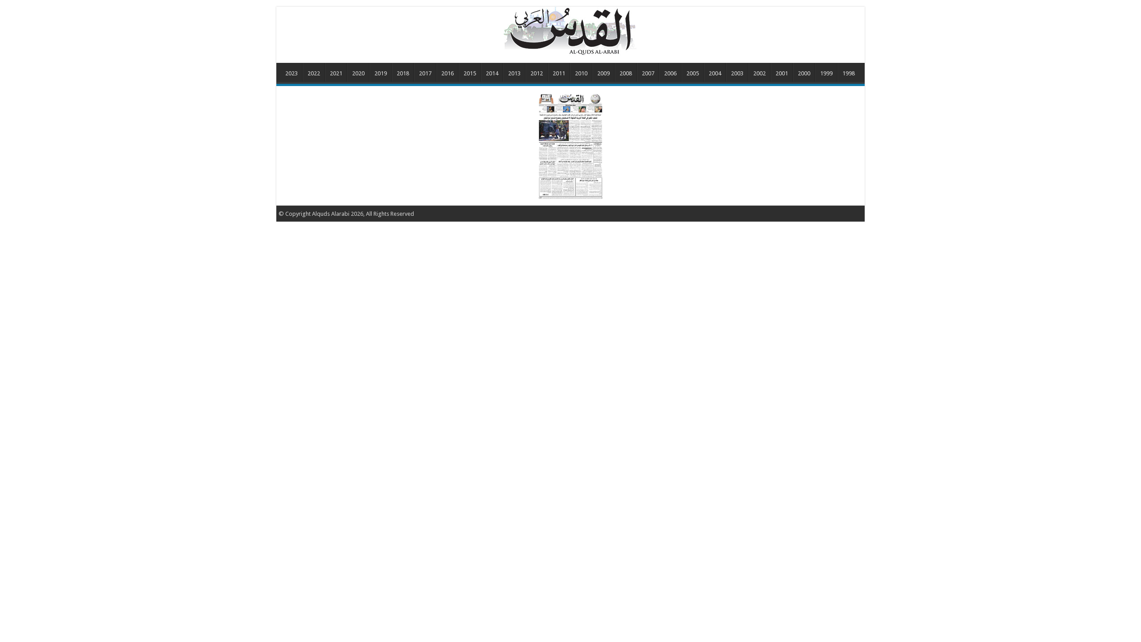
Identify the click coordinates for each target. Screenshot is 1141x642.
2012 (536, 73)
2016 (447, 73)
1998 (848, 73)
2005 (692, 73)
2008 (626, 73)
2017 (425, 73)
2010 (581, 73)
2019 (380, 73)
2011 (559, 73)
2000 (804, 73)
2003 (737, 73)
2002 (759, 73)
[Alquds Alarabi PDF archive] (570, 30)
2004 (715, 73)
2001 (782, 73)
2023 (291, 73)
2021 (336, 73)
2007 (648, 73)
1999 (826, 73)
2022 (314, 73)
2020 (358, 73)
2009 (603, 73)
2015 (470, 73)
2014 (492, 73)
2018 (403, 73)
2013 (514, 73)
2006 (670, 73)
